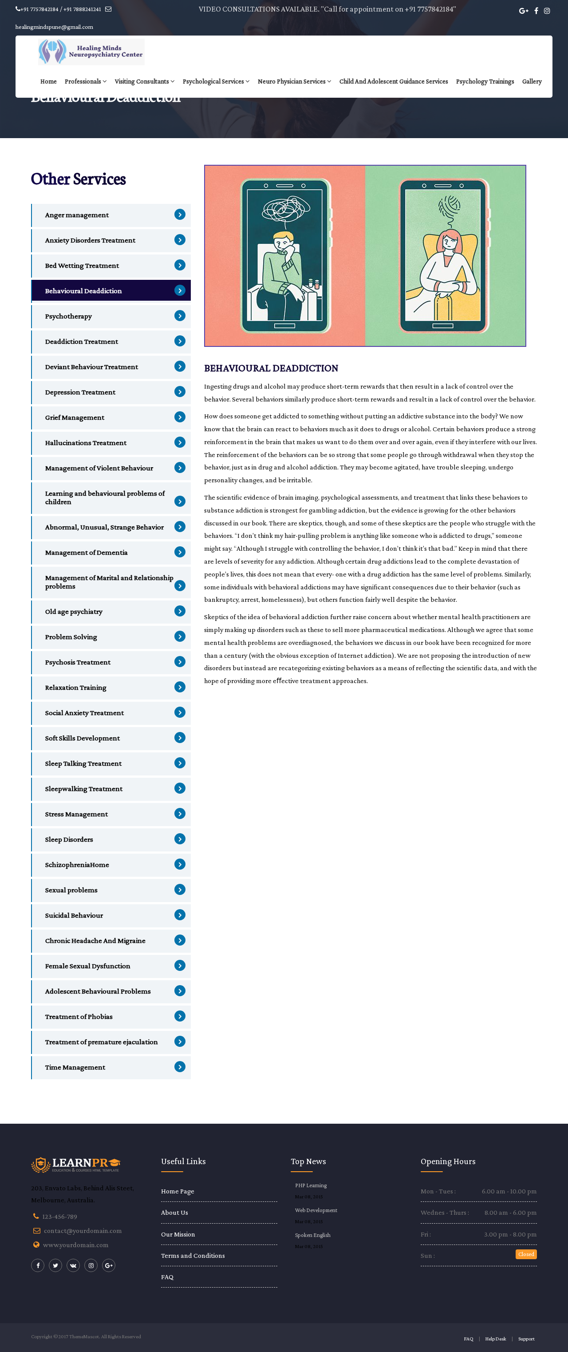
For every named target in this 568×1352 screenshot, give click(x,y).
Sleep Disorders (69, 839)
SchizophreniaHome (77, 864)
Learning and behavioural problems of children (105, 497)
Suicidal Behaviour (74, 915)
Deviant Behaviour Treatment (91, 366)
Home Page (177, 1191)
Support (526, 1339)
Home (48, 81)
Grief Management (74, 417)
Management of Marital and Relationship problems (109, 581)
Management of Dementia (86, 552)
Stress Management (76, 814)
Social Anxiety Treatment (84, 712)
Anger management (77, 215)
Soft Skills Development (82, 738)
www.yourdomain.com (76, 1245)
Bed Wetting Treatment (82, 265)
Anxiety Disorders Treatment (90, 240)
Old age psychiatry (74, 611)
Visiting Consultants (142, 81)
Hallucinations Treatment (85, 442)
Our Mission (178, 1234)
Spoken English (313, 1235)
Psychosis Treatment (77, 662)
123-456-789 (60, 1216)
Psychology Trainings (485, 81)
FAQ (167, 1276)
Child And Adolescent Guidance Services (393, 81)
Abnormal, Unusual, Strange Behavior (104, 527)
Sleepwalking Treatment (83, 788)
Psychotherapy (68, 316)
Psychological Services (213, 81)
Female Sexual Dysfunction (87, 966)
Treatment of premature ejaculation (101, 1042)
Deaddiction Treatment (81, 341)
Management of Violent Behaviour (99, 468)
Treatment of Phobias (79, 1016)
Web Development (316, 1210)
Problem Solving (71, 636)
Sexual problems (71, 890)
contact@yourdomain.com (83, 1230)
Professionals (83, 81)
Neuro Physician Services (292, 81)
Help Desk (495, 1339)
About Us (174, 1212)
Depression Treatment (80, 392)
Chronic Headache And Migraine (95, 940)
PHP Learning (311, 1185)
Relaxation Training (75, 687)
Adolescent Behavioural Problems (98, 991)
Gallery (532, 81)
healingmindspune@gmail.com (54, 26)
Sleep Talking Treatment (83, 763)
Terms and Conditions (193, 1255)
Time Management (75, 1067)
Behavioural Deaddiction (83, 290)
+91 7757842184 (429, 8)
